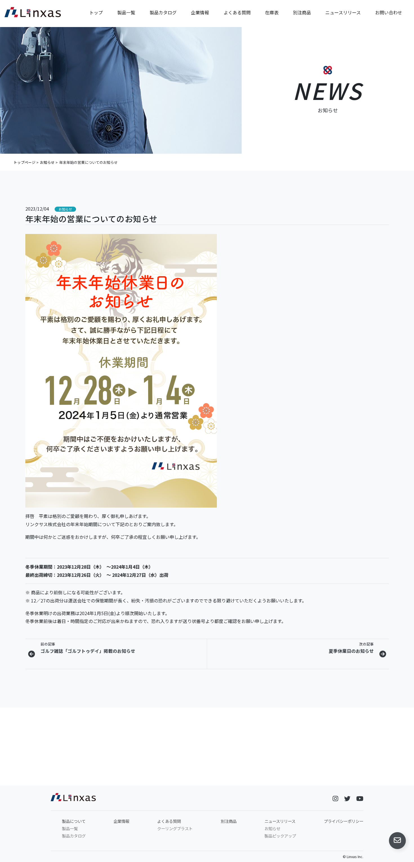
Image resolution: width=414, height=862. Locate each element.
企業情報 (200, 12)
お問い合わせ (388, 12)
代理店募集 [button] (346, 778)
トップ (96, 12)
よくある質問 (237, 12)
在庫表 (272, 12)
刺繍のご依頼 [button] (253, 778)
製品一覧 (126, 12)
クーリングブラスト (175, 828)
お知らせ (47, 162)
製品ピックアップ (280, 836)
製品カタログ (163, 12)
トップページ (24, 162)
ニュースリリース (343, 12)
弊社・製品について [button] (67, 778)
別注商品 (302, 12)
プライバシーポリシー (343, 821)
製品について (74, 821)
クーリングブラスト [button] (160, 778)
